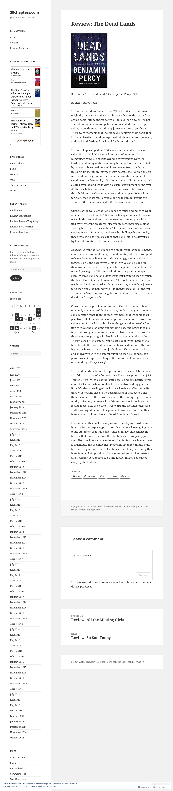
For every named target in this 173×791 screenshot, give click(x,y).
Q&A (12, 179)
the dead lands (94, 509)
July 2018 (15, 499)
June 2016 (15, 634)
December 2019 (18, 412)
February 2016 (17, 656)
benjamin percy (134, 506)
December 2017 (18, 537)
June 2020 (15, 380)
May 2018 (15, 510)
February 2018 (17, 526)
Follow (16, 278)
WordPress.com (18, 779)
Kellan (92, 506)
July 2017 (15, 564)
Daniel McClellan (18, 106)
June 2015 (15, 699)
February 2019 (17, 461)
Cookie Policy (56, 786)
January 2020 (17, 407)
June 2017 (15, 569)
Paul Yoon (16, 113)
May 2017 (15, 575)
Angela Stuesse (17, 133)
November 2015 (18, 672)
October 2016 (17, 613)
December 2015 (18, 667)
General (14, 174)
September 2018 (18, 488)
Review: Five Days (19, 232)
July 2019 (15, 434)
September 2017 (18, 553)
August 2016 (16, 623)
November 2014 (18, 732)
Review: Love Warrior (21, 226)
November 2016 (18, 607)
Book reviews (17, 163)
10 (38, 314)
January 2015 (17, 721)
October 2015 (17, 678)
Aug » (34, 332)
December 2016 (18, 602)
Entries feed (16, 768)
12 (17, 319)
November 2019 (18, 418)
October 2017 (17, 548)
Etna (13, 110)
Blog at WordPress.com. (83, 661)
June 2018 (15, 504)
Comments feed (18, 773)
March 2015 (16, 710)
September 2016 (18, 618)
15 (30, 319)
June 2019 (15, 439)
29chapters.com (24, 12)
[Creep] (37, 82)
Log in (13, 762)
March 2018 (16, 521)
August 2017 (16, 558)
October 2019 (17, 423)
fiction (82, 509)
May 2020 (15, 385)
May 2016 (15, 640)
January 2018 (17, 531)
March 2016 (16, 651)
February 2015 (17, 715)
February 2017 (17, 591)
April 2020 (15, 391)
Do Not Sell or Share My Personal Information (120, 661)
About (13, 37)
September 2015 (18, 683)
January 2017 (17, 596)
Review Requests (19, 48)
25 (12, 327)
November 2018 (18, 477)
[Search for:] (25, 353)
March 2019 (16, 456)
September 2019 (18, 428)
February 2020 (17, 401)
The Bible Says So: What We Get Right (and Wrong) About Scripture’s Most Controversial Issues (21, 97)
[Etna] (37, 112)
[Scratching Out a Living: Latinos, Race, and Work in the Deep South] (37, 122)
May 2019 (15, 445)
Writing (14, 190)
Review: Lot (16, 210)
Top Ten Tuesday (19, 185)
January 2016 (17, 661)
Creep (14, 80)
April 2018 (15, 515)
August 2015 (16, 688)
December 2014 (18, 726)
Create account (18, 757)
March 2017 (16, 586)
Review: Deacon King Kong (24, 221)
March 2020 (16, 396)
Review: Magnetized (20, 215)
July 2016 (15, 629)
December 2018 (18, 472)
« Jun (16, 332)
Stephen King (17, 75)
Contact (14, 42)
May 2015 (15, 705)
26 (17, 327)
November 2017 (18, 542)
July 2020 (15, 374)
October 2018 (17, 483)
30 (34, 327)
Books (13, 168)
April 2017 (15, 580)
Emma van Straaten (19, 83)
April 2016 (15, 645)
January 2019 (17, 466)
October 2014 (17, 737)
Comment (143, 575)
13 (21, 319)
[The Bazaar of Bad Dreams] (37, 71)
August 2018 (16, 493)
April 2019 (15, 450)
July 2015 (15, 694)
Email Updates (19, 245)
